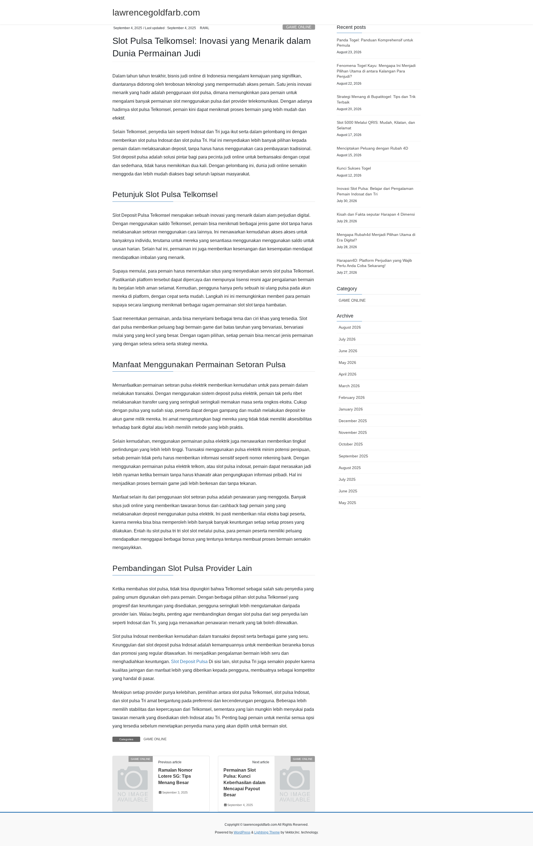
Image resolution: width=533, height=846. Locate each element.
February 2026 (352, 397)
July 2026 (347, 339)
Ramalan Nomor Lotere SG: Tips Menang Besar (175, 776)
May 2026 (347, 362)
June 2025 (348, 491)
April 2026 (347, 374)
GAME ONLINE (298, 27)
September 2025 (353, 456)
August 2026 (350, 327)
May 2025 (347, 502)
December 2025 (353, 421)
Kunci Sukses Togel (354, 168)
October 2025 (351, 444)
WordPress (242, 832)
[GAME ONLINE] (133, 768)
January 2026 (351, 409)
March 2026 (349, 386)
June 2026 (348, 351)
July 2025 (347, 479)
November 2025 (353, 432)
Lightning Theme (267, 832)
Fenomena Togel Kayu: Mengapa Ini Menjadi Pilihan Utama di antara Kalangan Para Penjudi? (376, 71)
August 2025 (350, 467)
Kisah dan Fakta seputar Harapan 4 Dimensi (376, 214)
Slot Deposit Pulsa (189, 661)
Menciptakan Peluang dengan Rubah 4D (372, 148)
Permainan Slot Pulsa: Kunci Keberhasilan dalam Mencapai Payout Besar (244, 782)
